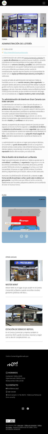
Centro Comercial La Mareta (33, 58)
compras (5, 89)
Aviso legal (20, 425)
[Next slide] (43, 25)
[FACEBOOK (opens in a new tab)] (28, 408)
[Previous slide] (5, 25)
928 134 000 (11, 392)
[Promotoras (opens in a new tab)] (12, 364)
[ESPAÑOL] (4, 3)
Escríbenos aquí (13, 388)
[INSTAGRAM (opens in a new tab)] (23, 408)
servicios (26, 167)
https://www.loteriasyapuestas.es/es (16, 52)
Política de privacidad (30, 425)
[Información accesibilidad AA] (10, 421)
